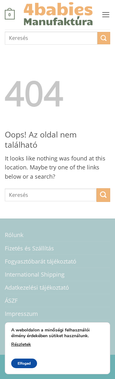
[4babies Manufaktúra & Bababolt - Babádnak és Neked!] (58, 14)
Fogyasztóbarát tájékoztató (40, 261)
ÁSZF (11, 300)
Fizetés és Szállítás (29, 248)
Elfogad (24, 363)
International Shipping (35, 274)
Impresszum (21, 313)
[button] (10, 14)
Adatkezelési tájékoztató (37, 287)
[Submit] (103, 38)
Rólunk (14, 235)
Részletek (21, 344)
